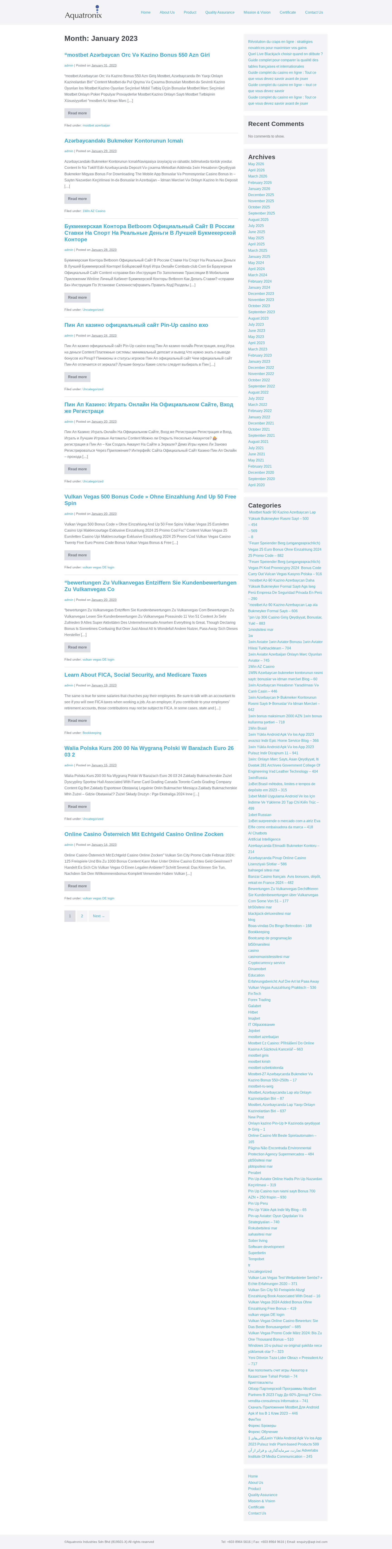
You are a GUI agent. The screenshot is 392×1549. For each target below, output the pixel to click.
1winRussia (257, 778)
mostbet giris (258, 1055)
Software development (266, 1247)
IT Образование (261, 1024)
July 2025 (256, 226)
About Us (167, 12)
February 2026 (260, 183)
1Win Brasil (257, 728)
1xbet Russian (259, 815)
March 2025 (257, 250)
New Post (256, 1117)
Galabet (254, 1006)
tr (249, 1265)
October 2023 (259, 306)
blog (251, 920)
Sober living (257, 1241)
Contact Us (314, 12)
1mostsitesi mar (260, 629)
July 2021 (256, 448)
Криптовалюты (260, 1382)
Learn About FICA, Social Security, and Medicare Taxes (135, 675)
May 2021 (256, 460)
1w (250, 636)
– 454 (252, 525)
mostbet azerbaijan (96, 125)
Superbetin (257, 1253)
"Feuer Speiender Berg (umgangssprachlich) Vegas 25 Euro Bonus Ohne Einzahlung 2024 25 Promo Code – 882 (284, 549)
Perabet (254, 1173)
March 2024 (257, 275)
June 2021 (256, 454)
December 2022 (261, 368)
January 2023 (259, 361)
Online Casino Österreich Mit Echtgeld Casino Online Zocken (143, 834)
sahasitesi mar (260, 1234)
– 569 (252, 531)
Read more (79, 114)
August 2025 (258, 220)
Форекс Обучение (263, 1432)
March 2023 (257, 349)
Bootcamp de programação (270, 938)
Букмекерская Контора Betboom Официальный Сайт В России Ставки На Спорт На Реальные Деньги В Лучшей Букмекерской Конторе (150, 232)
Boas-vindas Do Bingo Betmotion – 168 (280, 926)
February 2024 (260, 281)
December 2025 (261, 195)
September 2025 (261, 213)
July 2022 (256, 398)
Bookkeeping (92, 733)
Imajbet (254, 1018)
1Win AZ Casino (94, 211)
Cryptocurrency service (266, 963)
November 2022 (261, 374)
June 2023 (256, 331)
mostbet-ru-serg (260, 1086)
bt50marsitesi (259, 944)
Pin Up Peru (258, 1203)
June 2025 (256, 232)
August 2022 (258, 392)
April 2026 (256, 170)
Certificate (288, 12)
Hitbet (253, 1012)
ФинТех (254, 1419)
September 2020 (261, 479)
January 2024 (259, 287)
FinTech (254, 994)
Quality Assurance (220, 12)
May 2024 (256, 263)
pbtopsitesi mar (260, 1166)
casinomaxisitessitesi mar (268, 957)
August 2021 (258, 442)
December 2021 (261, 423)
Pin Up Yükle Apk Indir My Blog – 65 (277, 1210)
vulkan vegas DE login (98, 567)
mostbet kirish (259, 1061)
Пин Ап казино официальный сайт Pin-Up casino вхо (136, 325)
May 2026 (256, 164)
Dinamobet (257, 969)
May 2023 (256, 337)
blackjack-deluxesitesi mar (269, 913)
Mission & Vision (257, 12)
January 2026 (259, 189)
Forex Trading (259, 1000)
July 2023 (256, 324)
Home (146, 12)
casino (253, 950)
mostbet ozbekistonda (265, 1068)
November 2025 (261, 201)
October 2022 (259, 380)
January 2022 (259, 417)
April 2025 (256, 244)
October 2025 (259, 207)
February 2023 (260, 355)
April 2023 (256, 343)
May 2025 (256, 238)
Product (190, 12)
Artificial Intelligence (264, 839)
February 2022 (260, 411)
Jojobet (254, 1031)
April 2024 (256, 269)
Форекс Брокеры (262, 1426)
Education (256, 975)
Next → (99, 916)
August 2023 (258, 318)
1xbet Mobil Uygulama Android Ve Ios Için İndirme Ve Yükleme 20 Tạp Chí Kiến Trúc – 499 (283, 802)
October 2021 (259, 429)
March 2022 (257, 405)
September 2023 (261, 312)
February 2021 (260, 466)
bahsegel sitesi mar (263, 870)
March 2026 (257, 176)
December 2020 (261, 472)
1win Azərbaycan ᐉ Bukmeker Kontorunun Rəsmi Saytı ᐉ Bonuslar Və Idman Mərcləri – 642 (284, 704)
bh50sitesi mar (260, 907)
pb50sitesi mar (260, 1160)
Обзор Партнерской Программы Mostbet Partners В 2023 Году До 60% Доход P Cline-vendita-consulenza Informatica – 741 (285, 1395)
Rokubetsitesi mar (262, 1228)
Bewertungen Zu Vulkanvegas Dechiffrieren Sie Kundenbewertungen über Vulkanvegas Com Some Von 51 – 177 (283, 895)
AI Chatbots (257, 833)
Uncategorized (93, 309)
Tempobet (256, 1259)
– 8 (250, 537)
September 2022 (261, 386)
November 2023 (261, 300)
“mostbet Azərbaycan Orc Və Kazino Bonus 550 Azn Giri (137, 55)
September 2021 (261, 435)
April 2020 (256, 485)
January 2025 (259, 257)
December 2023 (261, 294)
